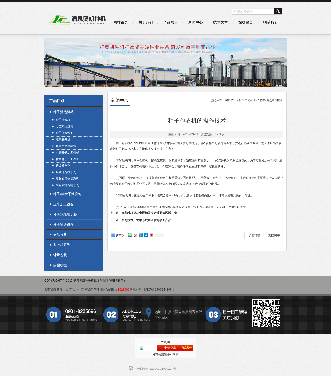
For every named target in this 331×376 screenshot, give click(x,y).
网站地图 (135, 289)
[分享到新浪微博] (135, 235)
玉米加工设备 (63, 204)
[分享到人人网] (146, 235)
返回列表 (274, 235)
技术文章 (220, 22)
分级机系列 (63, 165)
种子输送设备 (63, 224)
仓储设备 (60, 235)
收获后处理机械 (66, 146)
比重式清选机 (64, 126)
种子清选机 (63, 120)
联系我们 (270, 22)
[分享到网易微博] (151, 235)
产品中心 (75, 289)
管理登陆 (99, 289)
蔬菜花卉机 (63, 139)
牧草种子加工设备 (67, 159)
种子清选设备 (64, 133)
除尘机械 (60, 265)
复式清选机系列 (66, 172)
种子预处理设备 (65, 214)
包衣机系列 (61, 245)
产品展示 (170, 22)
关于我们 (145, 22)
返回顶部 (254, 235)
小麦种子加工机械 (67, 152)
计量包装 (60, 255)
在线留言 (245, 22)
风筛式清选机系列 (67, 185)
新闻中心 (195, 22)
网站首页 (120, 22)
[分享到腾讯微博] (140, 235)
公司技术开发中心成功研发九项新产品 (146, 220)
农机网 (165, 342)
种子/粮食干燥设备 (67, 194)
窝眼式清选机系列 (67, 178)
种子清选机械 (63, 112)
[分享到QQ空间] (130, 235)
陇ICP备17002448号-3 (159, 289)
